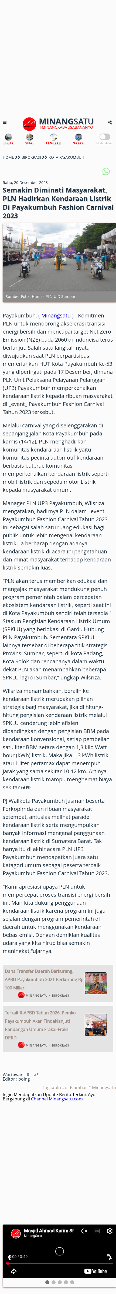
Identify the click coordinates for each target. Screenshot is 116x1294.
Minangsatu (56, 315)
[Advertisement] (58, 57)
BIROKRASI (31, 157)
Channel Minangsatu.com (57, 1099)
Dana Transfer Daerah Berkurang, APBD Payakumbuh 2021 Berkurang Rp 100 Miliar (44, 979)
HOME (8, 157)
